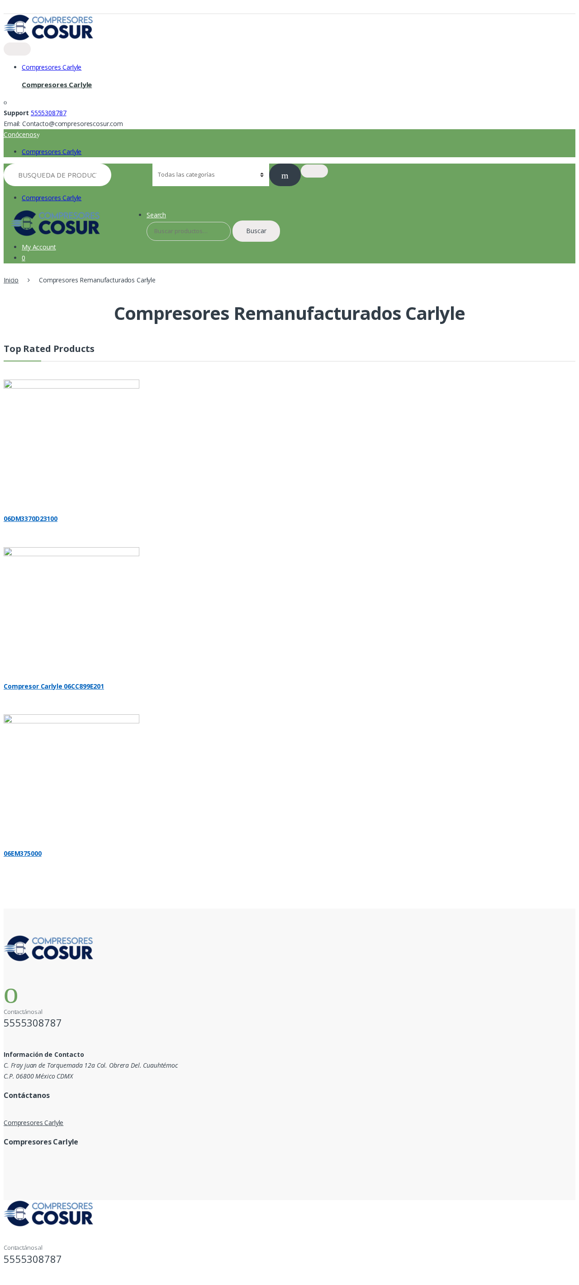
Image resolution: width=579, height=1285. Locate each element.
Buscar (256, 230)
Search (156, 215)
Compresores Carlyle (51, 67)
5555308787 (48, 112)
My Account (39, 247)
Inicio (11, 280)
